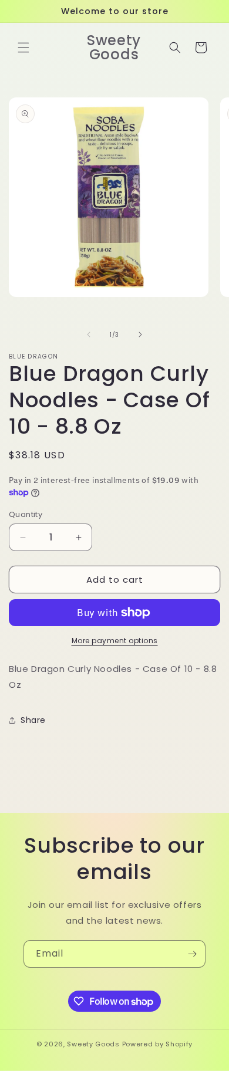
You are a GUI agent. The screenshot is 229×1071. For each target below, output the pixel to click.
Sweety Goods (93, 1044)
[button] (23, 47)
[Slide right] (140, 334)
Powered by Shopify (157, 1044)
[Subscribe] (192, 954)
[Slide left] (89, 334)
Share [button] (33, 720)
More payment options (115, 641)
